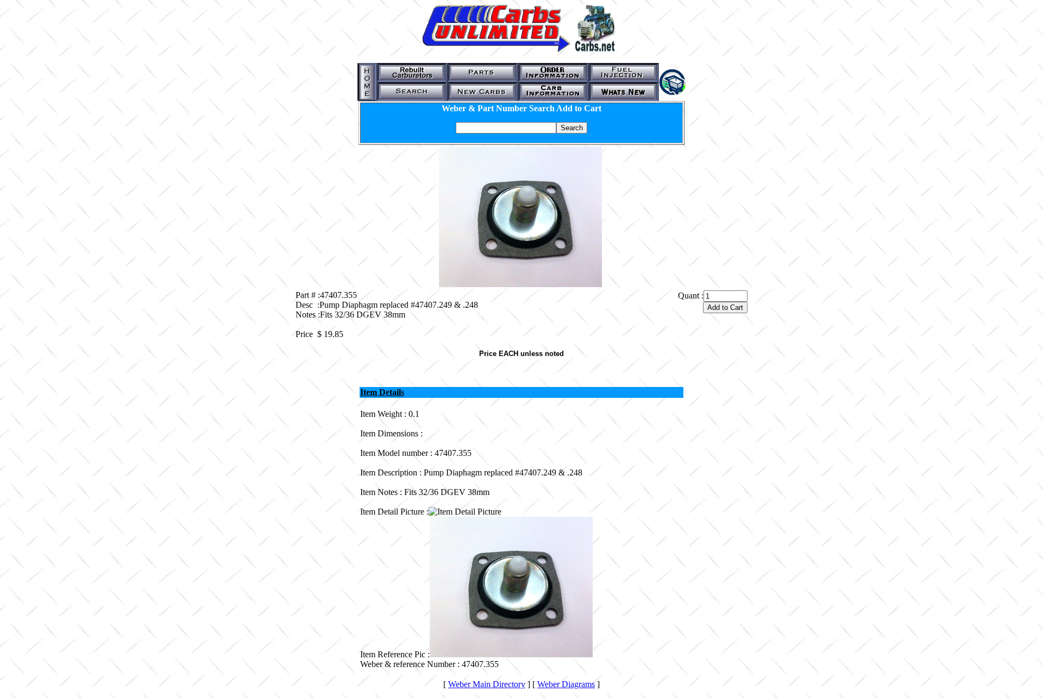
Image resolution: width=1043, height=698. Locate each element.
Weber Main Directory (486, 684)
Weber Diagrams (566, 684)
